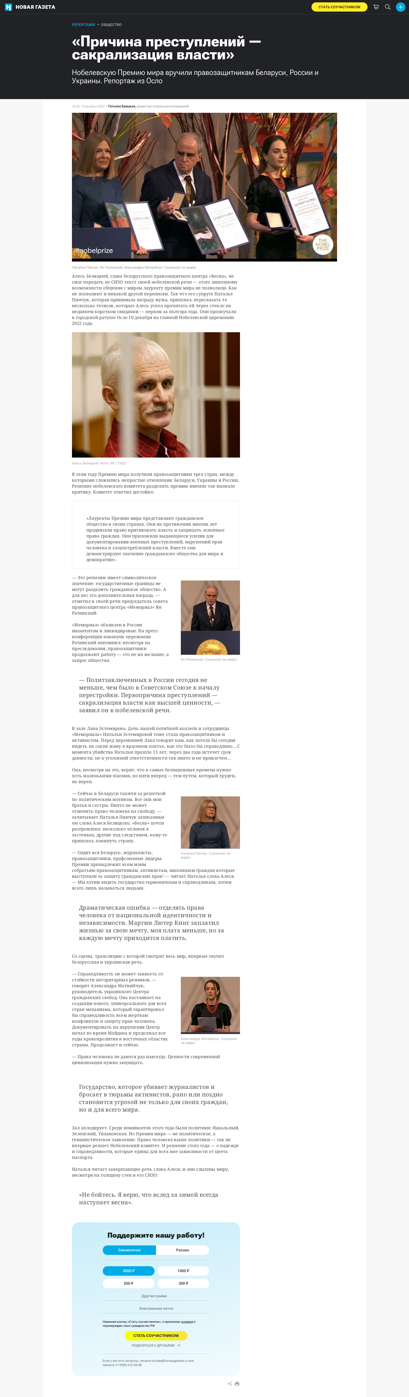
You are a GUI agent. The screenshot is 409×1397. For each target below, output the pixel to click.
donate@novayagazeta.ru (170, 1360)
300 (182, 1283)
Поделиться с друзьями (153, 1345)
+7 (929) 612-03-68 (129, 1365)
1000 (182, 1271)
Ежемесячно (129, 1250)
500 (127, 1283)
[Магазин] (376, 7)
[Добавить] (400, 7)
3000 (127, 1271)
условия (187, 1321)
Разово (182, 1250)
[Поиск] (388, 7)
